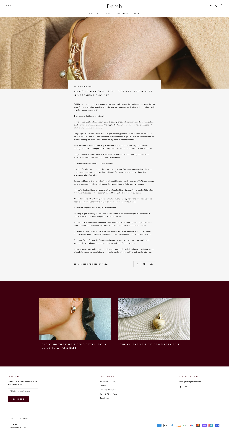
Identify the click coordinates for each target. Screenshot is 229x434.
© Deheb (14, 424)
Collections (122, 13)
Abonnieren (18, 399)
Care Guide (104, 398)
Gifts (107, 13)
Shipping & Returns (108, 390)
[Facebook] (180, 387)
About (137, 13)
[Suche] (216, 5)
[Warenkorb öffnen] (222, 5)
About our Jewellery (108, 381)
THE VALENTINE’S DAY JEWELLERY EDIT (150, 344)
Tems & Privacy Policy (109, 394)
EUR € (8, 6)
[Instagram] (186, 387)
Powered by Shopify (18, 427)
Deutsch (24, 419)
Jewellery (94, 13)
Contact (103, 386)
